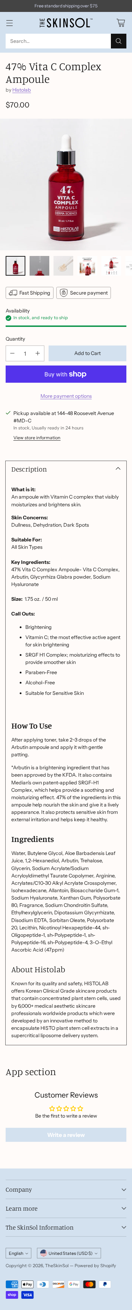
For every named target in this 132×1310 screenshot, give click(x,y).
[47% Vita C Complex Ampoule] (66, 184)
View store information (37, 437)
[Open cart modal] (120, 23)
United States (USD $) (71, 1253)
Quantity (15, 339)
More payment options (66, 396)
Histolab (21, 90)
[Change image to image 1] (15, 266)
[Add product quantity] (37, 353)
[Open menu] (9, 23)
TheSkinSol (57, 1265)
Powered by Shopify (95, 1265)
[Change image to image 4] (87, 266)
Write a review (66, 1134)
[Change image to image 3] (63, 266)
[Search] (118, 41)
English (16, 1253)
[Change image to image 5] (111, 266)
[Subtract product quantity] (12, 353)
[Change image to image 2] (39, 266)
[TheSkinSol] (66, 22)
